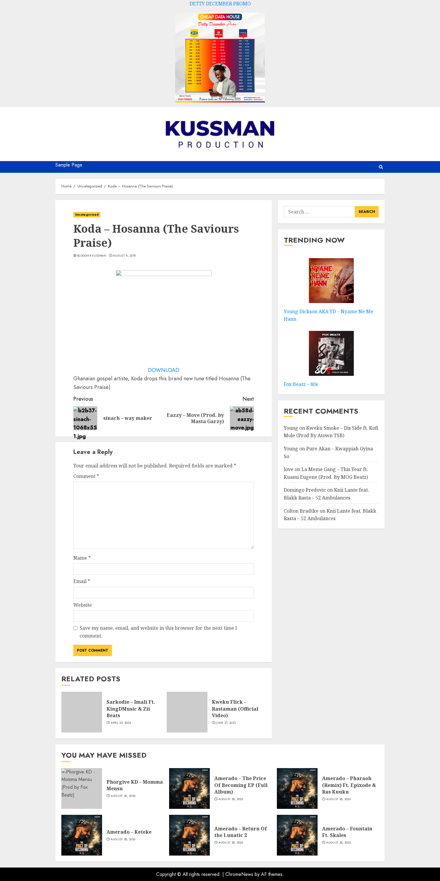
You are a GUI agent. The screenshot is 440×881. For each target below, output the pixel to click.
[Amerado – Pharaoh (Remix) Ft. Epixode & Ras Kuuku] (297, 788)
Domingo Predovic (305, 490)
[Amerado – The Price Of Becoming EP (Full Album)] (189, 788)
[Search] (381, 167)
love (288, 469)
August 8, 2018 (124, 256)
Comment (86, 476)
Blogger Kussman (92, 256)
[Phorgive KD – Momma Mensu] (81, 788)
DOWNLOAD (163, 370)
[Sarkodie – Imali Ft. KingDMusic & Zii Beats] (81, 712)
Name (82, 558)
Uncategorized (86, 214)
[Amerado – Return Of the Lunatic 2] (189, 835)
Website (82, 605)
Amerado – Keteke (129, 832)
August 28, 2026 (231, 799)
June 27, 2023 (226, 723)
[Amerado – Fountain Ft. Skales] (297, 835)
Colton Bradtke (301, 511)
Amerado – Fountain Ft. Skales (347, 831)
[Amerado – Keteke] (81, 835)
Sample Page (68, 164)
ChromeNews (239, 874)
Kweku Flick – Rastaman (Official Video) (235, 709)
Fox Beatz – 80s (301, 384)
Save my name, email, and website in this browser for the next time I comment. (158, 632)
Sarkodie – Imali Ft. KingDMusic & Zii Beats (131, 709)
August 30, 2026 (123, 796)
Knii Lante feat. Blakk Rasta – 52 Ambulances (330, 515)
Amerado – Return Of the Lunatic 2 (240, 831)
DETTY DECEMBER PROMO (220, 3)
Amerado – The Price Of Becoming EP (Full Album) (241, 785)
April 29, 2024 (121, 723)
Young (291, 428)
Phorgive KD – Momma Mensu (135, 785)
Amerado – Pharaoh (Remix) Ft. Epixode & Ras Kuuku (349, 785)
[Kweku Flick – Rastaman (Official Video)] (187, 712)
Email (81, 581)
